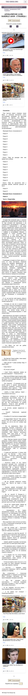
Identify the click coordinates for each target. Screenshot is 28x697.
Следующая (16, 20)
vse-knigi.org (12, 2)
